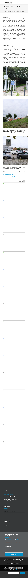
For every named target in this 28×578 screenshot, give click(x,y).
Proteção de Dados (7, 570)
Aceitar (22, 573)
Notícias (6, 525)
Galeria (6, 514)
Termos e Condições (19, 569)
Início (6, 11)
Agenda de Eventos (9, 511)
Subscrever (14, 554)
